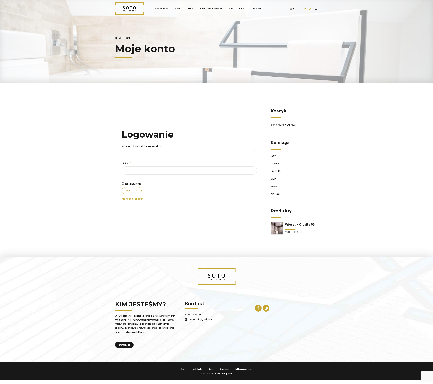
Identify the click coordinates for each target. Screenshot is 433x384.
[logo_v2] (216, 276)
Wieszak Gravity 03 (300, 224)
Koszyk (183, 369)
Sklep (129, 38)
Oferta (190, 8)
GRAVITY (275, 163)
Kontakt (257, 8)
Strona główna (160, 8)
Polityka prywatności (243, 369)
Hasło (131, 162)
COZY (273, 155)
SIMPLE (274, 178)
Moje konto (197, 369)
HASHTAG (276, 171)
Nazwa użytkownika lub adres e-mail (146, 146)
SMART (274, 186)
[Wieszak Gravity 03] (277, 228)
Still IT (230, 373)
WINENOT (275, 194)
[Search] (316, 9)
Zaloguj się (131, 190)
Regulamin (224, 369)
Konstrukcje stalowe (211, 8)
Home (118, 38)
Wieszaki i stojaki (237, 8)
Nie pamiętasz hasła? (132, 198)
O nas (177, 8)
